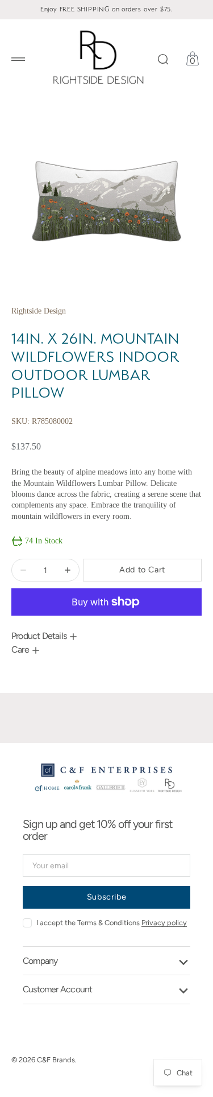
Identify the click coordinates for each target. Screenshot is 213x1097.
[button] (18, 59)
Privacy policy (164, 922)
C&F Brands (56, 1059)
